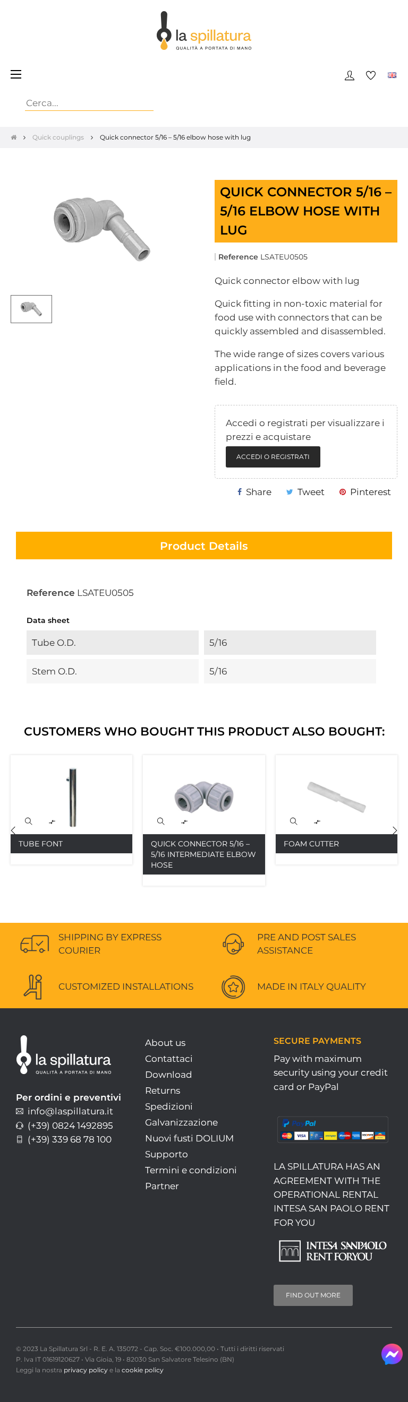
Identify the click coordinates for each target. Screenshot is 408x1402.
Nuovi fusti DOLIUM (189, 1138)
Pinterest (370, 492)
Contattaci (169, 1058)
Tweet (311, 492)
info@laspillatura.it (68, 1111)
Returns (162, 1090)
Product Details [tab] (204, 545)
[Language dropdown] (392, 74)
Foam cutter (311, 844)
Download (168, 1074)
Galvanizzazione (181, 1122)
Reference (238, 257)
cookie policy (143, 1370)
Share (258, 492)
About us (165, 1042)
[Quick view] (28, 821)
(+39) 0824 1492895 (68, 1125)
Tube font (41, 844)
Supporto (166, 1154)
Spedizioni (169, 1106)
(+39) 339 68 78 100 (67, 1139)
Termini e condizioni (191, 1170)
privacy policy (86, 1370)
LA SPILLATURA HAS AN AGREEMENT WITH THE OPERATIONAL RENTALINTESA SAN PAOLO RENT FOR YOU (331, 1194)
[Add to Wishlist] (113, 775)
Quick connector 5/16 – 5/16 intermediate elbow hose (203, 854)
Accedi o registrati (273, 457)
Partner (162, 1186)
